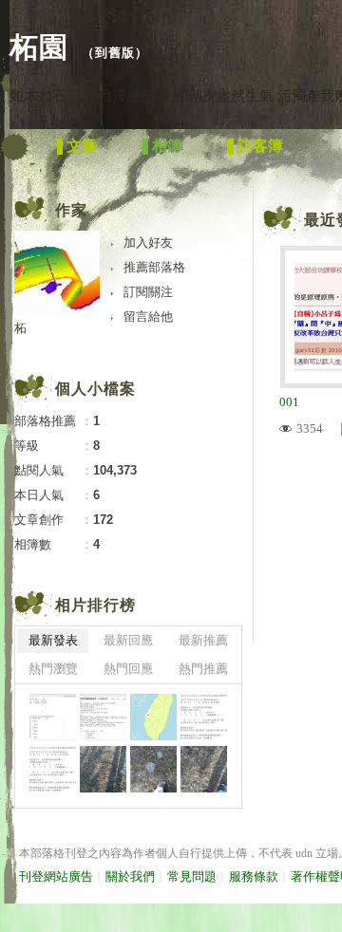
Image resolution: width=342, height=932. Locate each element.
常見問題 (192, 876)
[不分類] (103, 769)
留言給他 (148, 316)
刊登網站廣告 (56, 876)
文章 (81, 146)
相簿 (167, 146)
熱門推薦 (203, 669)
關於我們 (130, 876)
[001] (52, 717)
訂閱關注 (148, 292)
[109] (203, 717)
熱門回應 (128, 669)
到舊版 (115, 53)
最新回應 (128, 640)
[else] (153, 717)
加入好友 (148, 242)
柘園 (39, 47)
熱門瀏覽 (53, 669)
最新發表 (53, 640)
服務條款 (253, 876)
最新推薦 (203, 640)
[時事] (52, 769)
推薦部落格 (154, 267)
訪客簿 (260, 146)
